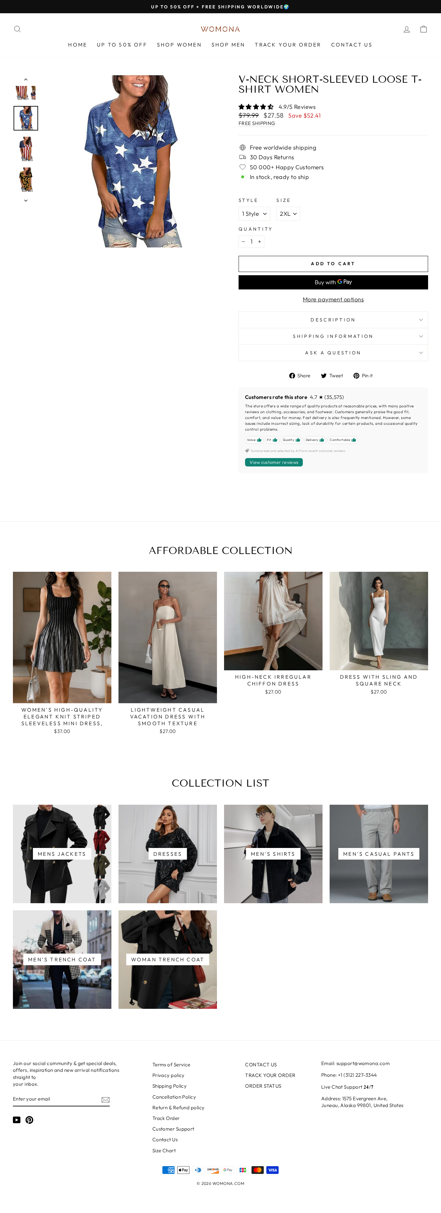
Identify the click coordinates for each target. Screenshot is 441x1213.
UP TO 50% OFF (122, 44)
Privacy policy (168, 1075)
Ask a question (333, 353)
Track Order (166, 1118)
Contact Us (165, 1139)
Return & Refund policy (178, 1107)
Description (333, 320)
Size (283, 200)
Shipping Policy (169, 1086)
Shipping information (333, 336)
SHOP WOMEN (179, 44)
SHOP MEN (228, 44)
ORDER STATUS (263, 1086)
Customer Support (173, 1129)
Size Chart (164, 1150)
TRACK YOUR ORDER (288, 44)
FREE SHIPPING (257, 123)
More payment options (333, 299)
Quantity (256, 229)
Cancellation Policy (174, 1097)
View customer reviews (274, 462)
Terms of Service (171, 1064)
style (249, 200)
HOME (77, 44)
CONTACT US (352, 44)
